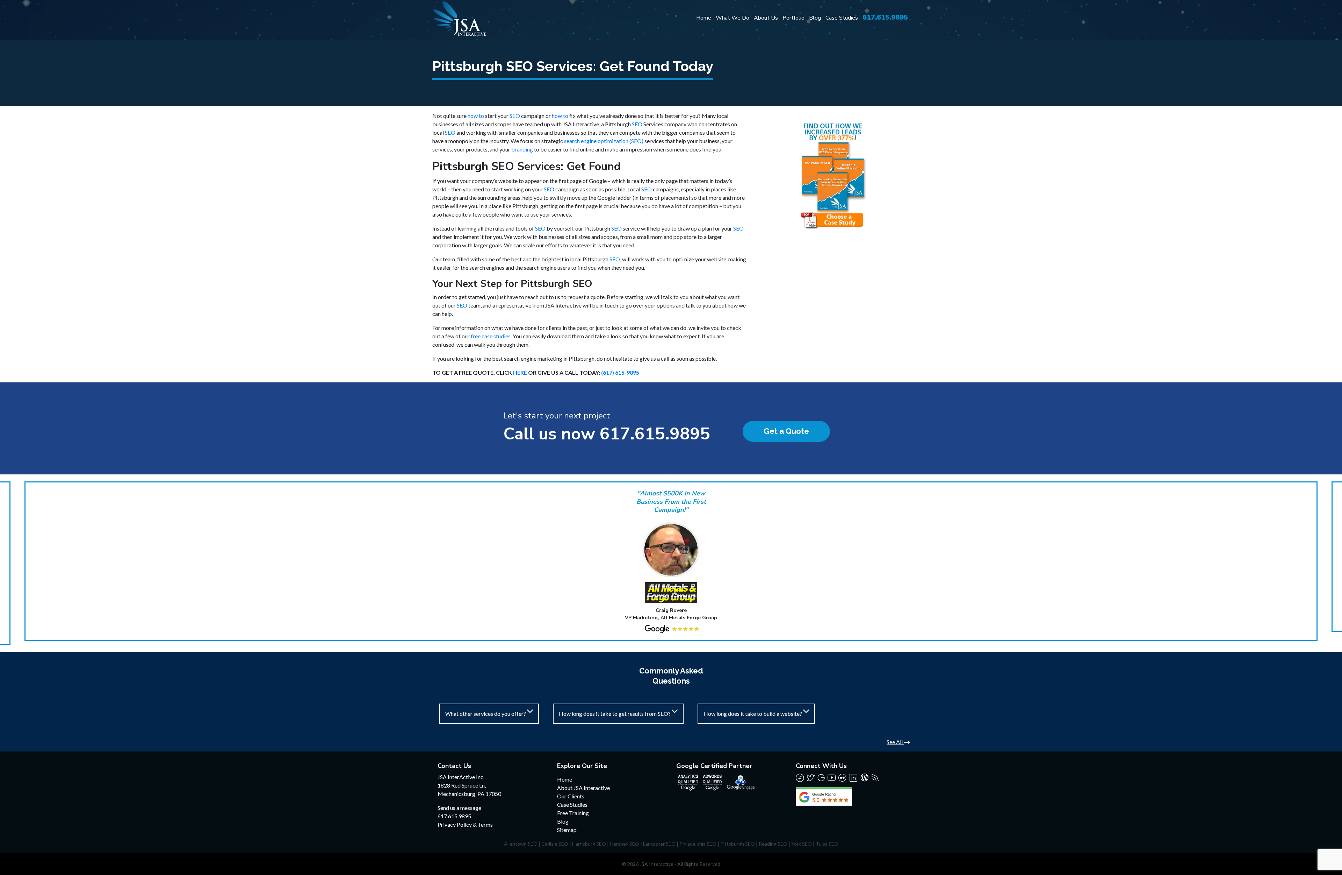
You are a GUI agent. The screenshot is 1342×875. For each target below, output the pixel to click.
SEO (515, 115)
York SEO (801, 844)
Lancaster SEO (659, 844)
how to (476, 115)
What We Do (732, 18)
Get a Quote (786, 431)
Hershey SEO (624, 844)
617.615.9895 (885, 17)
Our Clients (570, 796)
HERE (520, 372)
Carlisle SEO (554, 844)
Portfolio (793, 18)
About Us (766, 18)
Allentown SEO (520, 844)
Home (703, 18)
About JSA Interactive (583, 787)
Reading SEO (773, 844)
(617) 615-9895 (620, 372)
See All (895, 742)
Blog (815, 18)
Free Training (573, 813)
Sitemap (567, 829)
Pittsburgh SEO (737, 844)
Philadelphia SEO (697, 844)
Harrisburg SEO (589, 844)
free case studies (491, 336)
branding (522, 149)
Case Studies (841, 18)
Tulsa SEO (827, 844)
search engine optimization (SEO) (603, 140)
